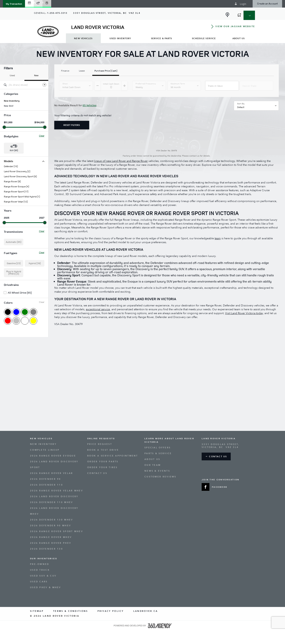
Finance (65, 71)
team (218, 238)
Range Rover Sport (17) (16, 191)
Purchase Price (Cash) (105, 71)
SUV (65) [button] (14, 150)
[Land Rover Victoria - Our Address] (227, 15)
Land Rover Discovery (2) (17, 171)
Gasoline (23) (14, 263)
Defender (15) (11, 166)
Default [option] (240, 107)
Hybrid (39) (35, 263)
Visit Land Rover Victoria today (244, 313)
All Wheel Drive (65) (20, 292)
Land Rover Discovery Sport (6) (20, 176)
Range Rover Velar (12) (16, 202)
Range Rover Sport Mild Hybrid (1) (22, 196)
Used (12, 75)
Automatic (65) (13, 242)
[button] (14, 4)
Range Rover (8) (12, 181)
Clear (41, 136)
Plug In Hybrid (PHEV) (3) (13, 272)
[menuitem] (83, 38)
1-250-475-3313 (57, 13)
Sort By (240, 104)
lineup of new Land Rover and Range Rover (121, 161)
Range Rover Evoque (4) (16, 186)
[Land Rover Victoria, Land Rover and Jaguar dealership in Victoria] (48, 31)
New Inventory (12, 100)
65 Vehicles (89, 105)
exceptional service (98, 309)
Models (8, 161)
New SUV (8, 105)
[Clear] (44, 85)
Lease (82, 71)
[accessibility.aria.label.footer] (160, 625)
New (36, 75)
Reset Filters (71, 125)
